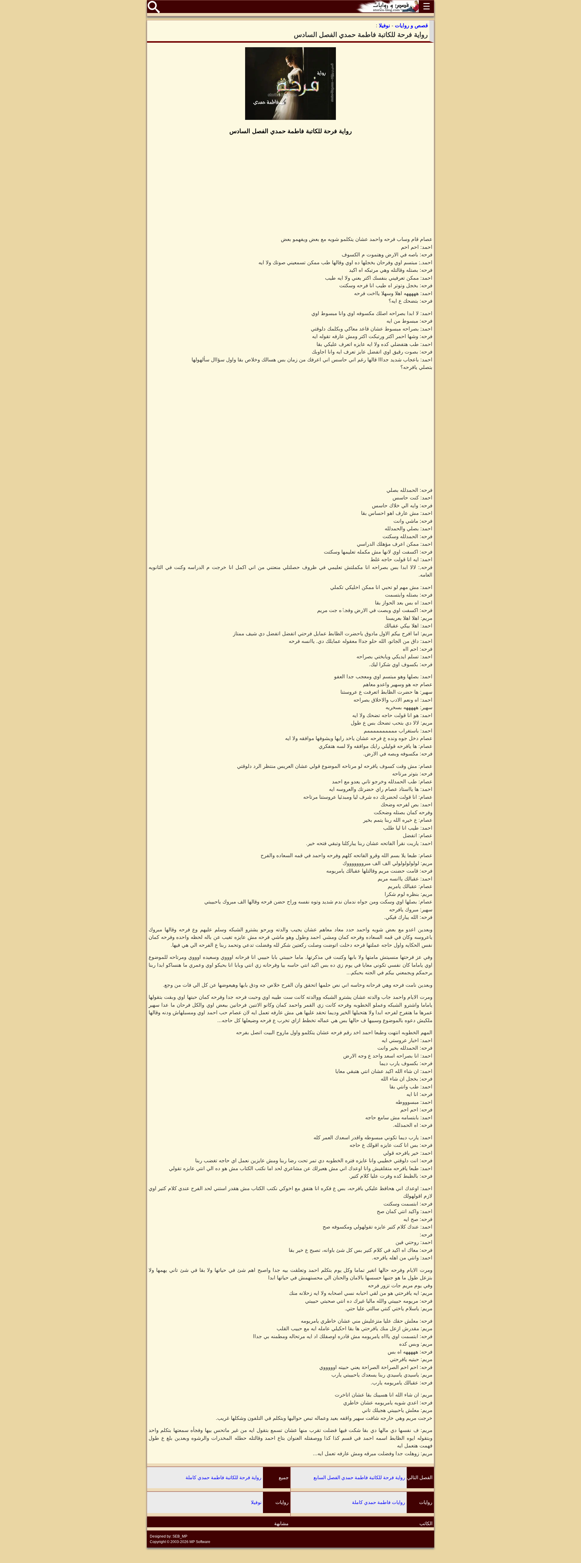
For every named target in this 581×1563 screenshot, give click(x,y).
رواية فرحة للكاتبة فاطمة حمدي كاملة (223, 1477)
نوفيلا (256, 1502)
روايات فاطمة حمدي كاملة (378, 1502)
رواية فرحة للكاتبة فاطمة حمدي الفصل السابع (359, 1477)
